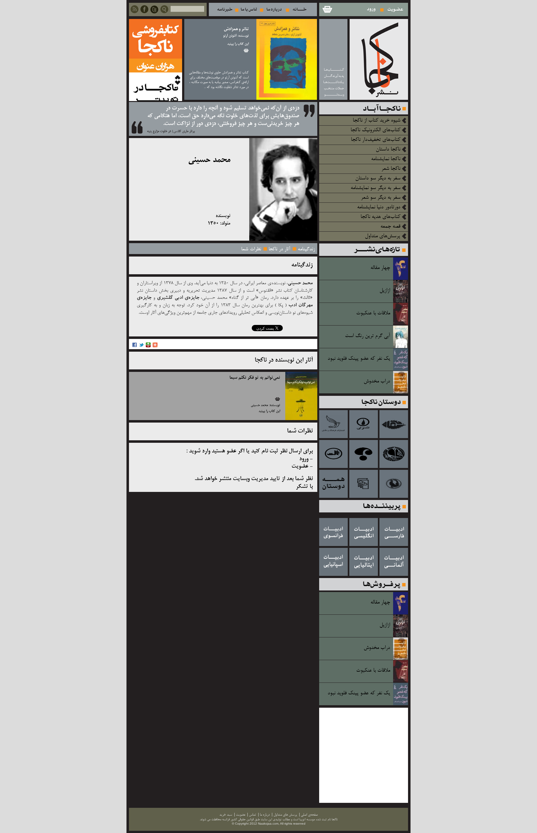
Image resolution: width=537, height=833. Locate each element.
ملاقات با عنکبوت (373, 313)
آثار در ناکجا (279, 249)
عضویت (395, 9)
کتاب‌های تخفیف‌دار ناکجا (375, 140)
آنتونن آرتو (229, 36)
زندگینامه (306, 249)
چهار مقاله (380, 268)
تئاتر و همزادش (236, 29)
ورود (371, 9)
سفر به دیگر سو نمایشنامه (375, 188)
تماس (249, 9)
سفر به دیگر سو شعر (380, 198)
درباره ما (274, 9)
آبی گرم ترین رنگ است (367, 336)
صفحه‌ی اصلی (309, 815)
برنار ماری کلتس (184, 131)
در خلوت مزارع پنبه (159, 131)
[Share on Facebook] (134, 347)
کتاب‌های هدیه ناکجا (380, 217)
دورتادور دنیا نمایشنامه (378, 207)
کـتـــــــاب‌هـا (334, 70)
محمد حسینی (259, 405)
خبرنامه (224, 9)
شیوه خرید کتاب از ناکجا (376, 121)
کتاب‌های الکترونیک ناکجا (375, 130)
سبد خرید (327, 9)
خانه (299, 9)
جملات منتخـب (334, 88)
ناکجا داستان (388, 149)
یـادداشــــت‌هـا (333, 82)
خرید (246, 50)
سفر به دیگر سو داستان (377, 178)
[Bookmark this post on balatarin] (148, 347)
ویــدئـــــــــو (334, 95)
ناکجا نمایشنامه (385, 159)
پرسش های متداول (285, 815)
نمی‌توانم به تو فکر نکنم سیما (254, 377)
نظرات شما (251, 249)
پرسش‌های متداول (382, 236)
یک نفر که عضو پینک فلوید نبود (359, 359)
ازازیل (384, 291)
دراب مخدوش (377, 381)
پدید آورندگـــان (334, 76)
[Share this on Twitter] (141, 347)
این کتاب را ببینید (238, 44)
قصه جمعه (390, 227)
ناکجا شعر (390, 169)
